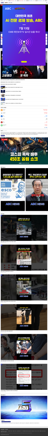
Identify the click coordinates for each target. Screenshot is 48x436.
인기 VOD (2, 213)
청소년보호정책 (2, 429)
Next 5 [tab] (2, 130)
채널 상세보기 (2, 135)
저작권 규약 (6, 429)
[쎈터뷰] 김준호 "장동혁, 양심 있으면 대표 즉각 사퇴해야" (8, 84)
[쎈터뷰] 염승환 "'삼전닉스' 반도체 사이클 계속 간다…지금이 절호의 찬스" (11, 82)
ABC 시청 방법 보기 (24, 61)
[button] (47, 151)
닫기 (34, 64)
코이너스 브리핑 (3, 107)
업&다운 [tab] (5, 130)
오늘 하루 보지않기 (13, 64)
